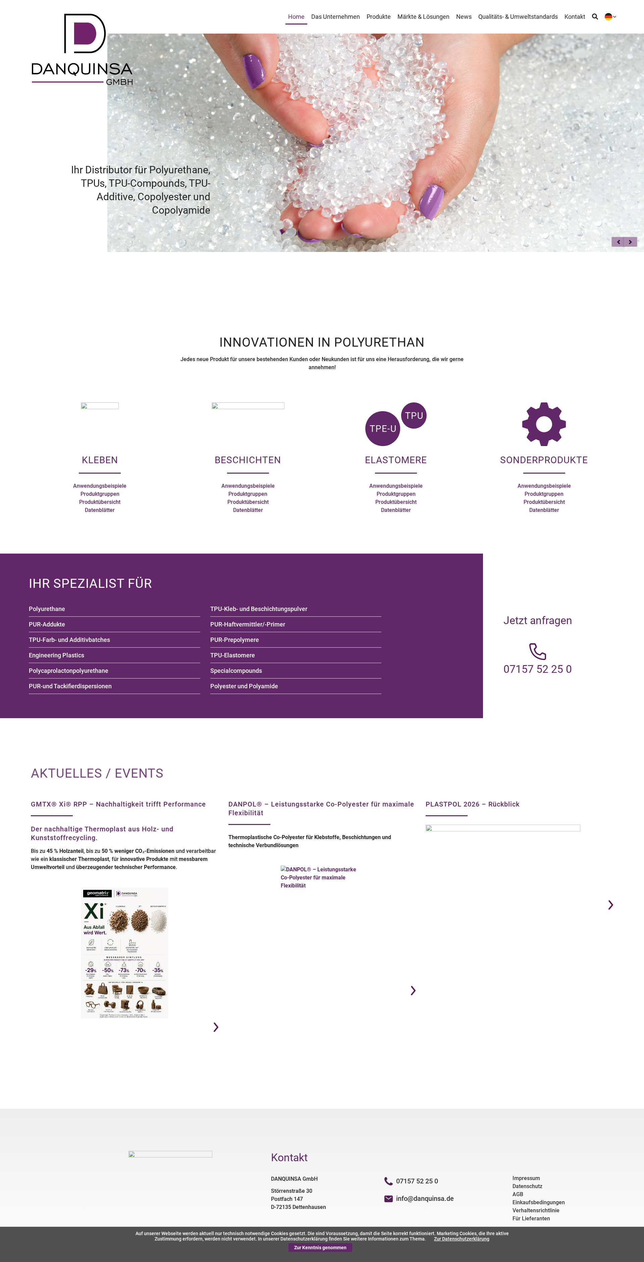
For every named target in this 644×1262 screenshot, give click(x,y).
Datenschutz (527, 1186)
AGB (518, 1194)
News (464, 16)
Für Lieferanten (531, 1218)
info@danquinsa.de (425, 1198)
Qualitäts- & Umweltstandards (518, 16)
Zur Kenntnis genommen (320, 1247)
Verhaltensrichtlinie (536, 1210)
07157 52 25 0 (417, 1181)
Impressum (526, 1178)
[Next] (630, 242)
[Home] (82, 83)
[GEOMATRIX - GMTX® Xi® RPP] (124, 952)
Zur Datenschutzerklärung (461, 1239)
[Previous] (618, 242)
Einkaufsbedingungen (539, 1202)
